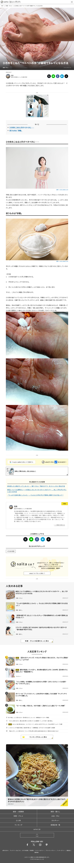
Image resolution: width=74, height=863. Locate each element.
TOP (2, 6)
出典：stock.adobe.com (62, 189)
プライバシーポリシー (51, 850)
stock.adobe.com (67, 67)
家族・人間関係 (18, 811)
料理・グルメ (9, 6)
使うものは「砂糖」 (15, 130)
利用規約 (32, 850)
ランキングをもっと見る (38, 737)
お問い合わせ (5, 850)
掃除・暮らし (55, 811)
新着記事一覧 (55, 825)
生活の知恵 (11, 551)
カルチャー (55, 820)
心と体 (18, 820)
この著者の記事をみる (60, 525)
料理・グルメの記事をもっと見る (37, 641)
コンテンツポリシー (39, 850)
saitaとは (37, 829)
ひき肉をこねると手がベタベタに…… (21, 127)
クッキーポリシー (61, 850)
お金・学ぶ (55, 816)
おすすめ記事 (25, 850)
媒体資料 (37, 852)
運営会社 (69, 850)
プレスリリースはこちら (15, 850)
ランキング (18, 825)
